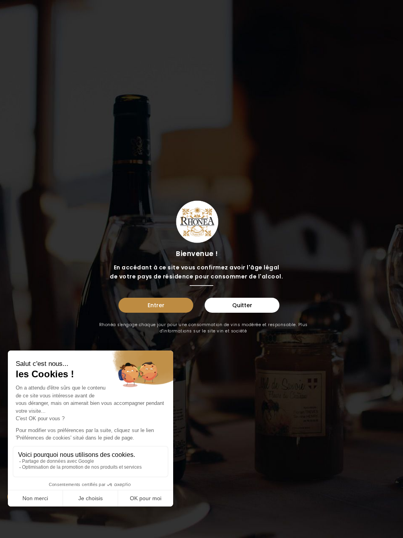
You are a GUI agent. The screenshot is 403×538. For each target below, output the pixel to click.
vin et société (232, 331)
